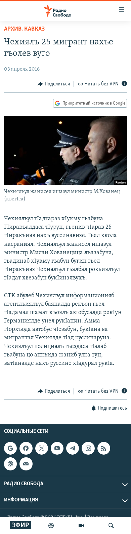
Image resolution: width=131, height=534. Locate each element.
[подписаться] (25, 463)
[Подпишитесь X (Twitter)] (41, 448)
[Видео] (81, 525)
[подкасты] (51, 525)
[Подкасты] (10, 463)
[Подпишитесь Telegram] (72, 448)
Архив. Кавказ (24, 29)
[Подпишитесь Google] (10, 448)
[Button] (54, 84)
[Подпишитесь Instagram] (88, 448)
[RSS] (103, 448)
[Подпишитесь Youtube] (57, 448)
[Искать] (111, 525)
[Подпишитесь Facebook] (25, 448)
